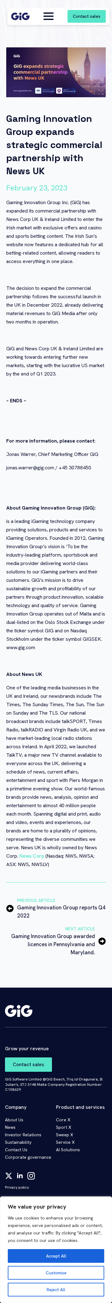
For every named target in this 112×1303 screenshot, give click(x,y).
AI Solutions (68, 1149)
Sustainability (18, 1142)
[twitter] (8, 1176)
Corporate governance (28, 1157)
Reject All (56, 1289)
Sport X (63, 1127)
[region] (56, 1249)
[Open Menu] (49, 16)
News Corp (31, 856)
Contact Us (16, 1149)
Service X (65, 1142)
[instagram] (31, 1176)
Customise (56, 1273)
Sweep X (64, 1135)
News (10, 1127)
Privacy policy (17, 1187)
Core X (63, 1120)
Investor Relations (23, 1135)
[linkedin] (20, 1176)
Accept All (56, 1256)
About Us (14, 1120)
